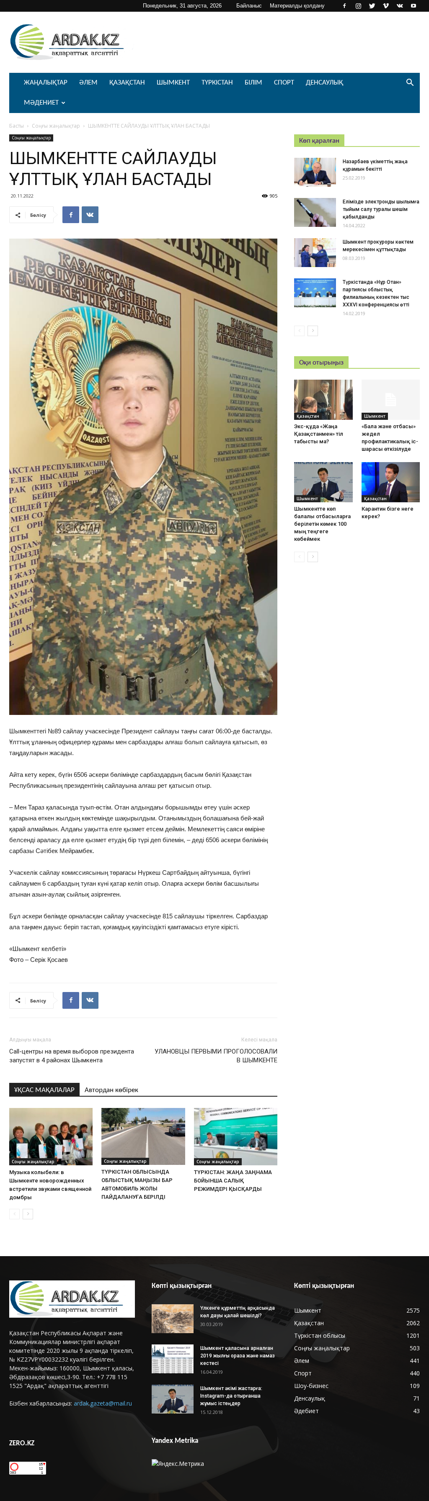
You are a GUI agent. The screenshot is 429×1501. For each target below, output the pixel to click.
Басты (16, 125)
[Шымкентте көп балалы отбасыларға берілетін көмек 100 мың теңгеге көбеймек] (323, 482)
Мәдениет (41, 102)
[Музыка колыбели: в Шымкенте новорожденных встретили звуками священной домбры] (51, 1136)
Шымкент (173, 82)
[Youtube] (413, 6)
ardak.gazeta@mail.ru (103, 1403)
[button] (410, 83)
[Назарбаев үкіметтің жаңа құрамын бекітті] (315, 172)
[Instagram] (358, 6)
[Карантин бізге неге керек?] (391, 482)
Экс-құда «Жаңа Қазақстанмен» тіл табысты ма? (318, 434)
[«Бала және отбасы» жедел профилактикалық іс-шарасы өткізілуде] (391, 400)
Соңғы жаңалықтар (56, 125)
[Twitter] (372, 6)
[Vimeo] (386, 6)
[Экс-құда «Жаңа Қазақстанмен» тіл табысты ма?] (323, 400)
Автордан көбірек (111, 1090)
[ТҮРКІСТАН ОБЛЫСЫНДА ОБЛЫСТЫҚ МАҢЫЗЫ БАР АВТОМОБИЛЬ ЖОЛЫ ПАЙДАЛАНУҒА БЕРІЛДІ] (143, 1136)
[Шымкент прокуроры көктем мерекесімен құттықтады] (315, 252)
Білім (253, 82)
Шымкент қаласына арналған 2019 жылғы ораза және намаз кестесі (237, 1355)
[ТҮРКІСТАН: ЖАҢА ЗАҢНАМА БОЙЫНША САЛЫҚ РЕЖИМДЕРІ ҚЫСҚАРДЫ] (235, 1136)
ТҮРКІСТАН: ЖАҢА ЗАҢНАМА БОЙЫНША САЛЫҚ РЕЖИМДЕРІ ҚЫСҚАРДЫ (233, 1180)
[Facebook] (344, 6)
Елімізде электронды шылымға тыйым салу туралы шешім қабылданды (381, 209)
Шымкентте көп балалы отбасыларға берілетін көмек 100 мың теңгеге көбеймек (322, 524)
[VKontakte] (399, 6)
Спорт (284, 82)
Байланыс (249, 6)
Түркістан (217, 82)
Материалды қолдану (297, 6)
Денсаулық (324, 82)
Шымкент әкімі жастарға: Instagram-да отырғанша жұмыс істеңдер (231, 1395)
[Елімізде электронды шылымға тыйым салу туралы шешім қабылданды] (315, 212)
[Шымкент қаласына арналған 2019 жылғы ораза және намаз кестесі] (173, 1358)
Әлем (88, 82)
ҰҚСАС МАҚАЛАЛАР (44, 1090)
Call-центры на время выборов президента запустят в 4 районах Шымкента (71, 1056)
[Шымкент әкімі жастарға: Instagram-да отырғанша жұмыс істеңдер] (173, 1399)
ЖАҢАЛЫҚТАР (45, 82)
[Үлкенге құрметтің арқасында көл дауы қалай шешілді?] (173, 1318)
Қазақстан (127, 82)
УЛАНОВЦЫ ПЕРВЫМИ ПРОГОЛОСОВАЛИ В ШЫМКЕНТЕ (216, 1056)
